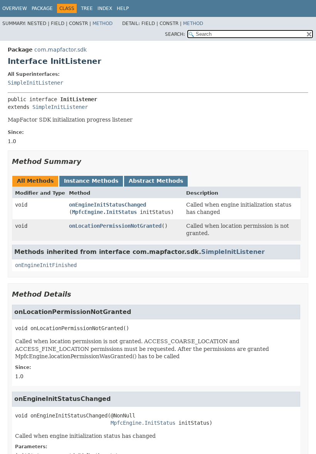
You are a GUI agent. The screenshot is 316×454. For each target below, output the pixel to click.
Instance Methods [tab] (91, 181)
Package (42, 8)
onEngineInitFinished (46, 265)
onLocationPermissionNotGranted (115, 226)
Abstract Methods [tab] (156, 181)
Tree (87, 8)
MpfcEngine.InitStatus (104, 212)
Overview (14, 8)
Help (123, 8)
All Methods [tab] (35, 181)
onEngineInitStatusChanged (107, 205)
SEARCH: (175, 34)
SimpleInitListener (35, 83)
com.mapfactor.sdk (60, 50)
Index (104, 8)
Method (102, 23)
